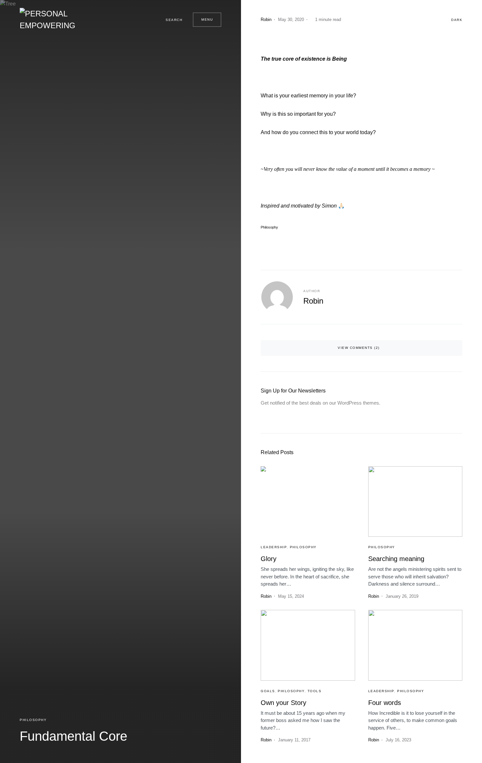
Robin (313, 300)
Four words (384, 702)
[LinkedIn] (148, 19)
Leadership (274, 547)
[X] (140, 19)
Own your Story (283, 702)
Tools (315, 691)
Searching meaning (396, 558)
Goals (268, 691)
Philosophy (33, 720)
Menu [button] (207, 19)
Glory (268, 558)
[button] (171, 19)
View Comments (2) (359, 348)
